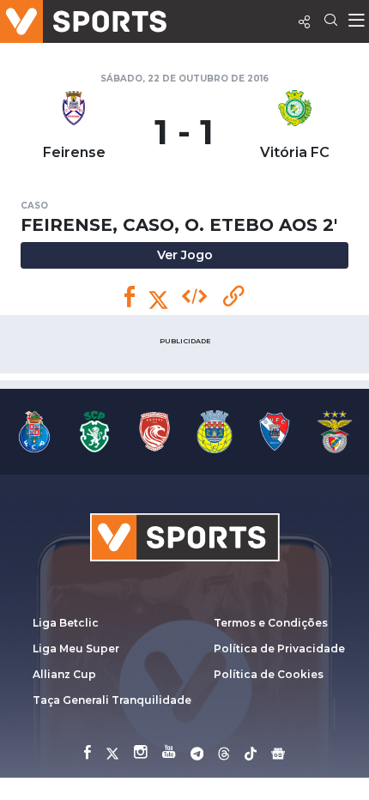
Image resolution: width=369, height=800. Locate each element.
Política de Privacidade (279, 648)
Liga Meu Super (76, 648)
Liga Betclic (66, 622)
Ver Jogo (185, 255)
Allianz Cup (64, 674)
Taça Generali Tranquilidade (112, 700)
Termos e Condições (271, 622)
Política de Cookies (269, 674)
